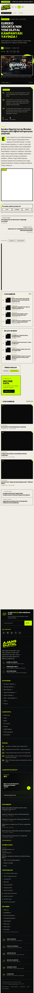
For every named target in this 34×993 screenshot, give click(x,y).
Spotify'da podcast (8, 896)
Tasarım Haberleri (8, 695)
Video (5, 700)
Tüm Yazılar (6, 723)
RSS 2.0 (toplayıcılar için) (10, 876)
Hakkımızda (6, 715)
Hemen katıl (7, 391)
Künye (5, 718)
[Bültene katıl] (19, 7)
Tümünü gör (29, 401)
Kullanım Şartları (14, 986)
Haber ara (6, 910)
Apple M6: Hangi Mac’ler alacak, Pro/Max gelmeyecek (15, 814)
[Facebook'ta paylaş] (11, 51)
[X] (15, 632)
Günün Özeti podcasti (9, 915)
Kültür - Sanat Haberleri (10, 698)
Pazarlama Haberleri (9, 684)
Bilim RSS (6, 882)
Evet (7, 209)
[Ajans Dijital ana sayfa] (5, 7)
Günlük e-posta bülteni (9, 902)
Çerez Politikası (5, 988)
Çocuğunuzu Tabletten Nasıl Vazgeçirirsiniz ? (16, 746)
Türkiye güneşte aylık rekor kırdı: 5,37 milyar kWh (17, 752)
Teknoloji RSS (7, 879)
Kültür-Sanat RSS (8, 890)
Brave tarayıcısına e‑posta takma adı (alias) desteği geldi (16, 830)
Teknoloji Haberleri (8, 686)
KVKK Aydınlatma (8, 732)
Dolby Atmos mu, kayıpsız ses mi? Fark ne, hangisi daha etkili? (16, 825)
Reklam (11, 240)
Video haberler (7, 921)
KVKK (28, 986)
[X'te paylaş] (7, 51)
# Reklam (6, 370)
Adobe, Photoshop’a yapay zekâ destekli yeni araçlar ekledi (18, 761)
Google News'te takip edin (10, 893)
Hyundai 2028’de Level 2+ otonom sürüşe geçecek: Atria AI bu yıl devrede (18, 756)
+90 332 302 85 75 (7, 852)
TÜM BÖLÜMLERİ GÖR (17, 795)
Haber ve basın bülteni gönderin (11, 860)
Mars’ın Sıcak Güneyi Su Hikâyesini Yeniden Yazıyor (11, 785)
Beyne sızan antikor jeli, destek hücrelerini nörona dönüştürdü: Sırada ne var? (14, 808)
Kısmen (17, 209)
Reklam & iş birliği (8, 863)
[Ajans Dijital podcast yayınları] (19, 632)
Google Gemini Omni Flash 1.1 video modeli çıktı (17, 749)
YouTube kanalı (8, 899)
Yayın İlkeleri (6, 734)
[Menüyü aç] (22, 7)
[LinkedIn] (11, 632)
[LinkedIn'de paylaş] (14, 51)
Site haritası (6, 929)
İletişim (5, 720)
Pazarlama (21, 12)
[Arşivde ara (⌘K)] (12, 7)
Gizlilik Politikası (7, 729)
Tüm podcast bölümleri (9, 918)
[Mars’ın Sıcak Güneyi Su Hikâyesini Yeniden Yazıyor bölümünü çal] (29, 788)
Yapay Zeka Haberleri (9, 692)
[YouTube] (3, 632)
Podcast (6, 703)
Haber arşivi (6, 924)
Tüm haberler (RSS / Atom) (10, 873)
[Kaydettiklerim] (15, 7)
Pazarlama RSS (8, 887)
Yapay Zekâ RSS (8, 884)
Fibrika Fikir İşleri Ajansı (13, 983)
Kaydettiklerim (7, 912)
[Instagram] (7, 632)
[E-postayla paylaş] (18, 51)
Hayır (27, 209)
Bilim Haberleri (7, 689)
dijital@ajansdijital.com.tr (8, 849)
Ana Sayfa (14, 12)
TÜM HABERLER (7, 840)
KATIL (28, 623)
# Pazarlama (14, 370)
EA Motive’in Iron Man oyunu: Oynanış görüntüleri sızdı (16, 819)
